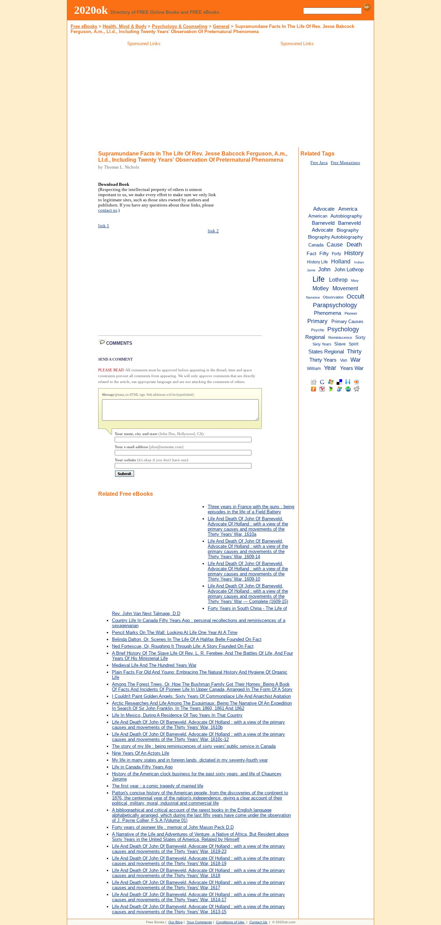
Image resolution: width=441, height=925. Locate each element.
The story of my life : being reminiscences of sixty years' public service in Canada (194, 746)
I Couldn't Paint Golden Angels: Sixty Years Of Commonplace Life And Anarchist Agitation (201, 696)
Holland (340, 261)
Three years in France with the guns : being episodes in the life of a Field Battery (251, 509)
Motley (320, 288)
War (355, 359)
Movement (345, 288)
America (347, 209)
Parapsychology (335, 305)
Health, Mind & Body (124, 26)
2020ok (91, 10)
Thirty (354, 351)
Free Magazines (345, 162)
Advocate (324, 209)
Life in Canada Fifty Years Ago (142, 767)
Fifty (324, 253)
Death (354, 244)
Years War (351, 368)
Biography (348, 230)
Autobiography (346, 216)
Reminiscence (340, 337)
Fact (311, 253)
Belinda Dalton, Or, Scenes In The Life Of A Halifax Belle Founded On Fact (186, 639)
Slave (340, 343)
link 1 (103, 225)
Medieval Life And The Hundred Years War (154, 665)
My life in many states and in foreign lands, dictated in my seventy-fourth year (190, 760)
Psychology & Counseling (179, 26)
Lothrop (338, 280)
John (324, 269)
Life (318, 279)
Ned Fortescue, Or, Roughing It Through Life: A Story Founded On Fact (183, 646)
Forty (336, 253)
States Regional (326, 351)
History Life (317, 262)
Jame (311, 270)
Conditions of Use (230, 922)
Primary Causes (347, 321)
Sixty (360, 337)
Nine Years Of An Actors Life (140, 753)
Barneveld (323, 223)
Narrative (313, 297)
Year (330, 367)
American (317, 216)
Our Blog (175, 922)
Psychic (318, 330)
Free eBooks (84, 26)
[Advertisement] (144, 98)
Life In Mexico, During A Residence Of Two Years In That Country (177, 715)
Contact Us (258, 922)
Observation (333, 297)
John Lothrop (348, 269)
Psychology (343, 329)
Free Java (319, 162)
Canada (316, 245)
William (314, 368)
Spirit (353, 344)
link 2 (213, 231)
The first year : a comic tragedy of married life (157, 785)
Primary (317, 321)
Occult (355, 296)
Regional (315, 337)
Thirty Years (323, 360)
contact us (107, 210)
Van (343, 360)
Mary (355, 280)
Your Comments (199, 922)
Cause (335, 244)
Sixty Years (321, 344)
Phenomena (327, 313)
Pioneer (351, 313)
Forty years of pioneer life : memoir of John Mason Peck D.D (173, 827)
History (353, 253)
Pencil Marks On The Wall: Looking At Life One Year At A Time (174, 632)
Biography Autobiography (335, 237)
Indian (359, 262)
